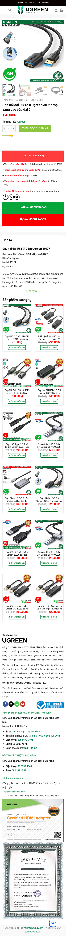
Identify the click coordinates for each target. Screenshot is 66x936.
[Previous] (8, 51)
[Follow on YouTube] (17, 197)
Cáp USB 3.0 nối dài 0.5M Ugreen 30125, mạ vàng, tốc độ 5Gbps (17, 339)
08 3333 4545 (25, 766)
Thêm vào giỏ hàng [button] (17, 347)
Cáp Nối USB (37, 100)
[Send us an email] (11, 704)
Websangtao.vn (33, 931)
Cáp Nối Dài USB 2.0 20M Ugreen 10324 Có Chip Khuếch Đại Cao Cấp (17, 393)
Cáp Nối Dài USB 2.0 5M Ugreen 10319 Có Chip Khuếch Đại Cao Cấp (49, 393)
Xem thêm (31, 291)
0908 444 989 (30, 748)
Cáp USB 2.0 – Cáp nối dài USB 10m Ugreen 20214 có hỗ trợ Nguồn (49, 609)
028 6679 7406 (25, 739)
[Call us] (11, 197)
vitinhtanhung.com (33, 928)
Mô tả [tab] (8, 240)
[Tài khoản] (56, 10)
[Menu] (4, 10)
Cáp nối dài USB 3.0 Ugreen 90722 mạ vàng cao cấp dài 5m (49, 501)
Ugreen (21, 121)
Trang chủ (7, 100)
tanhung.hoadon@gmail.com (44, 735)
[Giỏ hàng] (62, 10)
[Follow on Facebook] (5, 197)
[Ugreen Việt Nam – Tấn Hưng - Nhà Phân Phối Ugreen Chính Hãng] (32, 10)
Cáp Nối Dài (21, 100)
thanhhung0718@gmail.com (27, 731)
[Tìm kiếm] (9, 10)
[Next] (58, 51)
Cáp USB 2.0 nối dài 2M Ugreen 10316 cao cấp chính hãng (17, 555)
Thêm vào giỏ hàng (35, 128)
